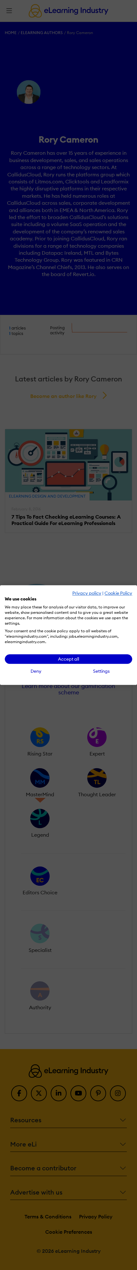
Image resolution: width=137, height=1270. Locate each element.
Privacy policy (86, 593)
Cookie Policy (118, 593)
